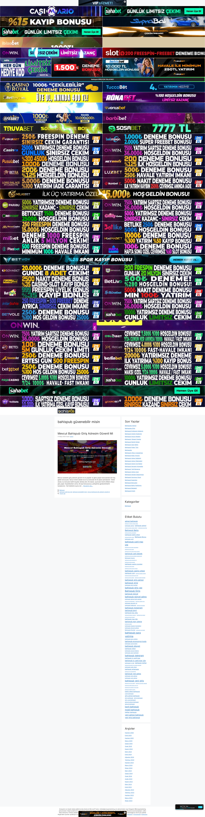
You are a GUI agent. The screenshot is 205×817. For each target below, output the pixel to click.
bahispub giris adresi (134, 580)
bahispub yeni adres (133, 674)
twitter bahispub (131, 712)
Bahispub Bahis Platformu (133, 485)
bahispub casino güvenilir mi (131, 560)
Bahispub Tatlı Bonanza (132, 469)
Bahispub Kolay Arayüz (132, 455)
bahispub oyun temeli (140, 630)
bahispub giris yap (133, 587)
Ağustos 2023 (129, 790)
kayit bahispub (132, 706)
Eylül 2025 (128, 735)
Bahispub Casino (130, 558)
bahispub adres (129, 525)
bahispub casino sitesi (135, 571)
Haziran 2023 (129, 795)
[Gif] (102, 194)
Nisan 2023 (128, 801)
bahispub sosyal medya (132, 651)
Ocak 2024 (128, 776)
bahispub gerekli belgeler (140, 577)
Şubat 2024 (129, 773)
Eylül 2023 (128, 787)
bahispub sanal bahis (131, 643)
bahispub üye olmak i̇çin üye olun (131, 687)
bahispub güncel (131, 594)
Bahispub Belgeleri (131, 488)
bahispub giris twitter (131, 585)
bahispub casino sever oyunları (131, 568)
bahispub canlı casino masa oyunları (132, 551)
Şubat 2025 (128, 743)
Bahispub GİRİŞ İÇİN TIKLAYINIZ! (102, 79)
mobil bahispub (132, 709)
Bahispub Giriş (132, 591)
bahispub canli (129, 539)
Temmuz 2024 (129, 760)
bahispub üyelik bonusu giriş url (131, 685)
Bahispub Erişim (130, 491)
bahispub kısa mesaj (141, 615)
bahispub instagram (134, 608)
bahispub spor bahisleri (132, 653)
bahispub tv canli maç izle (135, 661)
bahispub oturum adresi (132, 628)
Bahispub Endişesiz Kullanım (134, 431)
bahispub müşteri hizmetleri (133, 626)
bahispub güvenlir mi (131, 603)
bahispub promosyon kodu (135, 641)
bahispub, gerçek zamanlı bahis (131, 523)
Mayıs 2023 (128, 798)
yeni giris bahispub (132, 717)
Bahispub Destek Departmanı (134, 474)
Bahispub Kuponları (131, 480)
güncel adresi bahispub (132, 702)
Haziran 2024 (129, 762)
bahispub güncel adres (136, 596)
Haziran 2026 (129, 733)
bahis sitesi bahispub (132, 691)
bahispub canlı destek (133, 554)
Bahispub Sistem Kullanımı (133, 434)
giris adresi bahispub (132, 696)
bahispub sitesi (130, 649)
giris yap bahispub (130, 700)
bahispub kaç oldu (131, 613)
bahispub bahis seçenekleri (130, 532)
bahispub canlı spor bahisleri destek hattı (133, 556)
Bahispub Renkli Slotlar (132, 442)
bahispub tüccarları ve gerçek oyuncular (133, 665)
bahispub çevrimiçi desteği (141, 683)
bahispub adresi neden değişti (131, 527)
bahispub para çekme (131, 639)
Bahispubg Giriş (130, 428)
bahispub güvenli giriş (140, 601)
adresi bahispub (131, 521)
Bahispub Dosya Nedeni (132, 436)
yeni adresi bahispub (134, 715)
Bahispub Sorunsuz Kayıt (133, 477)
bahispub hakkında (130, 605)
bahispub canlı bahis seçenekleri (131, 547)
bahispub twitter (141, 663)
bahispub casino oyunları (133, 564)
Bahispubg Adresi (130, 425)
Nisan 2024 (128, 768)
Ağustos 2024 (129, 757)
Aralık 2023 (128, 779)
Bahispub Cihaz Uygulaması (134, 453)
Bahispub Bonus (140, 537)
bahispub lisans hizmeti (130, 617)
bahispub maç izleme (133, 621)
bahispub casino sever (129, 566)
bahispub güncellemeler (130, 601)
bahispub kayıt (131, 610)
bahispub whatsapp (132, 669)
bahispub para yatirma (133, 634)
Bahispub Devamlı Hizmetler (134, 466)
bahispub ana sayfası (142, 527)
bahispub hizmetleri (141, 605)
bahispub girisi (131, 583)
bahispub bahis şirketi (129, 537)
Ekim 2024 (128, 752)
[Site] (51, 139)
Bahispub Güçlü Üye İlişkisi (133, 464)
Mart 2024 (128, 771)
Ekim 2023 (128, 784)
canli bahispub (129, 693)
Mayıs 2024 (128, 765)
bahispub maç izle (131, 619)
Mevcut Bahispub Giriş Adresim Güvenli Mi (85, 433)
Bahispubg (128, 450)
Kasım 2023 (129, 782)
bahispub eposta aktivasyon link (131, 575)
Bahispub (62, 490)
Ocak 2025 (128, 746)
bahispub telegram (134, 655)
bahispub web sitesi (131, 667)
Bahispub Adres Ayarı (132, 472)
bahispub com (130, 573)
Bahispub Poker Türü (131, 447)
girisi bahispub (138, 698)
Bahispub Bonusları (131, 483)
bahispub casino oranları (130, 562)
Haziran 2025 (129, 738)
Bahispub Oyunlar (130, 630)
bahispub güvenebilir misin (80, 492)
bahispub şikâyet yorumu (130, 689)
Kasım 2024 (129, 749)
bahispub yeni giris (134, 680)
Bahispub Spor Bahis (131, 445)
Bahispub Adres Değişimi (133, 458)
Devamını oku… (88, 486)
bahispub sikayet (132, 646)
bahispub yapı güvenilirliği (130, 671)
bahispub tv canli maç (132, 658)
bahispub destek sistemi (141, 573)
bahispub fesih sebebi (129, 577)
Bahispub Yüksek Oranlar (133, 439)
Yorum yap (62, 493)
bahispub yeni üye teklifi (130, 683)
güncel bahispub (130, 704)
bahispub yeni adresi (131, 676)
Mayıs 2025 (128, 741)
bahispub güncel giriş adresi (133, 599)
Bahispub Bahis (132, 530)
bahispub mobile (128, 624)
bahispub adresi (140, 526)
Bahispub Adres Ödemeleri (133, 461)
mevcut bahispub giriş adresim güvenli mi (99, 492)
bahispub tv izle (129, 663)
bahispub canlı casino (129, 549)
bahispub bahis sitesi (132, 535)
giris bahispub (129, 698)
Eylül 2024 (128, 754)
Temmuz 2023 (129, 792)
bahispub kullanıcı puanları (130, 615)
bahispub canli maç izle (65, 492)
